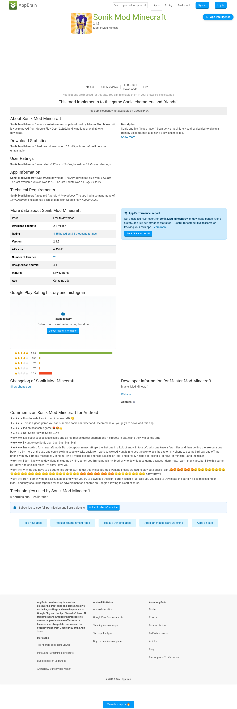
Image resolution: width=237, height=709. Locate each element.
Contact (153, 609)
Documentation (157, 625)
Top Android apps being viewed (53, 644)
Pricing (168, 5)
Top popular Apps (102, 633)
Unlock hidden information (63, 330)
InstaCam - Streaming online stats (55, 652)
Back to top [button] (228, 677)
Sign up (202, 5)
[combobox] (127, 5)
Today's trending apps (117, 522)
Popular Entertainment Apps (73, 522)
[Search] (144, 5)
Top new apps (33, 522)
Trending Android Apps (105, 625)
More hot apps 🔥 (118, 704)
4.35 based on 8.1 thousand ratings (75, 233)
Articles (153, 641)
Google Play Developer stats (108, 617)
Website (126, 394)
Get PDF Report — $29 (138, 233)
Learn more (160, 227)
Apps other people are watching (164, 522)
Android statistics (102, 609)
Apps (156, 5)
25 (54, 257)
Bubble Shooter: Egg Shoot (51, 660)
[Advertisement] (114, 58)
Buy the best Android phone (108, 641)
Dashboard (184, 5)
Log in (220, 5)
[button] (174, 402)
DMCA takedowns (158, 633)
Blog (151, 649)
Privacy (153, 617)
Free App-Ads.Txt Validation (164, 657)
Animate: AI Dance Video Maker (54, 668)
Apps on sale (205, 522)
